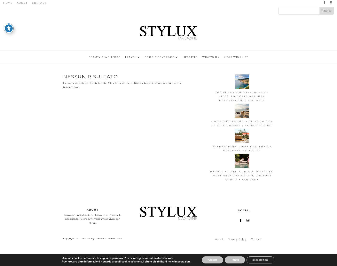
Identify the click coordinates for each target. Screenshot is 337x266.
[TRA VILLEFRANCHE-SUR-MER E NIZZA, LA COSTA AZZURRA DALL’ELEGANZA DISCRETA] (242, 82)
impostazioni (182, 261)
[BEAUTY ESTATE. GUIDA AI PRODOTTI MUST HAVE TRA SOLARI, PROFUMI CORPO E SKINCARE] (242, 161)
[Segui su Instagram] (331, 2)
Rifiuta (235, 260)
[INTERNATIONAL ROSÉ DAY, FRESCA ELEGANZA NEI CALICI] (242, 136)
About (22, 3)
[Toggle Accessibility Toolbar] (8, 28)
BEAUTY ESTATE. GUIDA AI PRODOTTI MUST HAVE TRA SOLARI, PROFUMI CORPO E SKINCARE (242, 175)
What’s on (211, 57)
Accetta (212, 260)
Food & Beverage (159, 57)
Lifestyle (190, 57)
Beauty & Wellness (105, 57)
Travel (131, 57)
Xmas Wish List (236, 57)
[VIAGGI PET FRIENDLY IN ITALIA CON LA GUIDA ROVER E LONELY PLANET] (242, 111)
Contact (39, 3)
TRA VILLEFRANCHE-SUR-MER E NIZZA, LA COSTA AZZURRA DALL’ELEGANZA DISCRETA (242, 96)
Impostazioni (260, 260)
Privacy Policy (237, 239)
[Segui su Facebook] (324, 2)
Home (7, 3)
